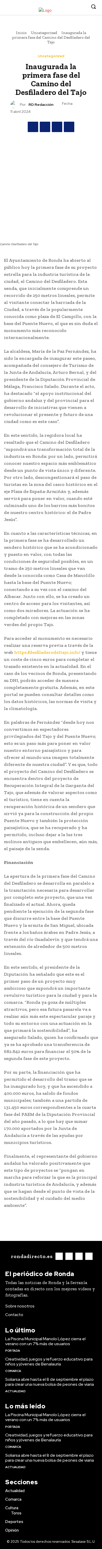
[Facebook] (58, 7)
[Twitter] (74, 7)
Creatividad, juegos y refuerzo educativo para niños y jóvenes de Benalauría (49, 1361)
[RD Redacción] (15, 104)
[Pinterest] (57, 127)
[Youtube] (82, 7)
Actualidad (15, 1391)
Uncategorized (44, 32)
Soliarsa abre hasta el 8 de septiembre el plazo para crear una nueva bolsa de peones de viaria (49, 1382)
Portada (12, 1351)
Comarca (13, 1371)
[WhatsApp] (69, 127)
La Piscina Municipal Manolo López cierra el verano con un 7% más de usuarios (45, 1341)
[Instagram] (66, 7)
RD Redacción (41, 104)
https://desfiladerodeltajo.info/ (47, 652)
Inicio (21, 32)
